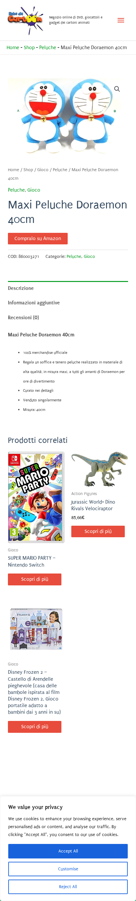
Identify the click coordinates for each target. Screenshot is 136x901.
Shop (29, 47)
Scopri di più (34, 579)
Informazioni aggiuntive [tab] (34, 303)
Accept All (68, 851)
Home (13, 47)
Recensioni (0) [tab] (23, 318)
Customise (68, 868)
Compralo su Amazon (38, 238)
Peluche (47, 47)
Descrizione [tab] (21, 288)
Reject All (68, 886)
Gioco (43, 169)
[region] (68, 848)
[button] (117, 89)
